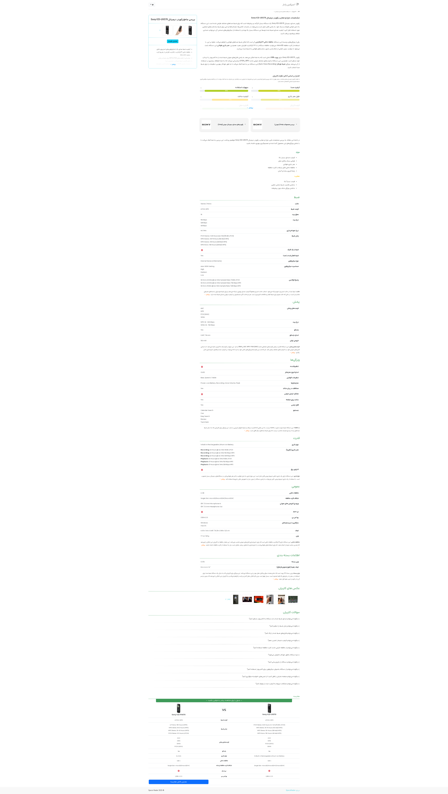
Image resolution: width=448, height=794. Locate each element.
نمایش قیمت (172, 41)
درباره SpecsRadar (293, 790)
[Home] (299, 11)
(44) (228, 599)
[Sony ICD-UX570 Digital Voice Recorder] (190, 30)
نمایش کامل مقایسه (178, 782)
